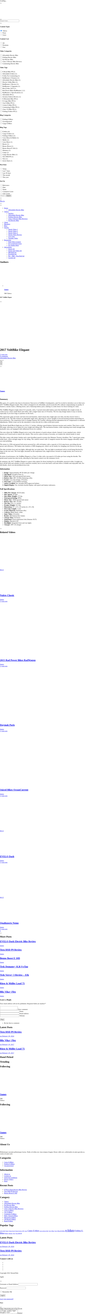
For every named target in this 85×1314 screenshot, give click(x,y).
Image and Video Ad (15, 251)
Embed (20, 1313)
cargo (26, 1231)
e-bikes (69, 1230)
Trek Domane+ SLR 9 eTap (14, 966)
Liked (6, 222)
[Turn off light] (1, 360)
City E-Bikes (8, 1212)
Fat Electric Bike (13, 220)
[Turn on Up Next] (3, 360)
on (7, 1036)
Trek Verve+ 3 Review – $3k (14, 975)
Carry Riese (51, 1231)
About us (7, 1174)
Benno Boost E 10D (10, 958)
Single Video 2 (13, 231)
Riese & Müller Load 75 (12, 983)
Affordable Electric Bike (16, 210)
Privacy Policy (8, 1179)
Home (6, 208)
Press (5, 1181)
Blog (5, 226)
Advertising (8, 247)
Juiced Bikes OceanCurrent (14, 789)
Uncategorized (9, 1166)
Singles (6, 227)
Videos (6, 211)
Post (2, 1019)
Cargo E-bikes (33, 1231)
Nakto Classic (7, 595)
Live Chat (11, 236)
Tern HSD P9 (19, 1233)
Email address (24, 1013)
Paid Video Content (14, 242)
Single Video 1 (13, 229)
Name (21, 1011)
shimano (10, 1233)
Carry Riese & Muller (60, 1231)
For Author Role (13, 245)
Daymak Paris (7, 725)
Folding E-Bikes (9, 1164)
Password (3, 1288)
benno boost (12, 1231)
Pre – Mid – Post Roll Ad (16, 256)
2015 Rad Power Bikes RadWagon (18, 660)
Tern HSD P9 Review (11, 949)
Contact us (7, 1176)
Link (20, 1309)
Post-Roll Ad (12, 254)
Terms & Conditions (10, 1177)
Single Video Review (15, 235)
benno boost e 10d (19, 1231)
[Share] (1, 366)
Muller (6, 1233)
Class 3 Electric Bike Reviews (18, 219)
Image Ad (11, 249)
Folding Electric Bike (15, 217)
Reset (2, 195)
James (6, 289)
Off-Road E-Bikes (10, 1219)
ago (3, 354)
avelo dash (2, 1231)
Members (7, 224)
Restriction (7, 240)
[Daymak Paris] (42, 683)
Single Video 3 (13, 233)
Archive (10, 213)
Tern (14, 1233)
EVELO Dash (7, 856)
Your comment (23, 1009)
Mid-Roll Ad (12, 252)
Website (22, 1016)
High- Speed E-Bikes (11, 1216)
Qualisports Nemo (9, 923)
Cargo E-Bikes (9, 1162)
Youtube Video (13, 238)
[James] (14, 286)
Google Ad (11, 258)
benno (6, 1231)
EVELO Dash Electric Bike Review (18, 941)
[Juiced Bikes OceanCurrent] (42, 748)
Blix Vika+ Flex (8, 991)
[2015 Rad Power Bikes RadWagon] (42, 619)
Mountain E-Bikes (10, 1217)
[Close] (1, 301)
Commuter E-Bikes (10, 1214)
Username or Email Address (9, 1284)
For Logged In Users (15, 243)
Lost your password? (6, 1299)
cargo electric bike (43, 1231)
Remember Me (7, 1292)
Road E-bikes (8, 1221)
